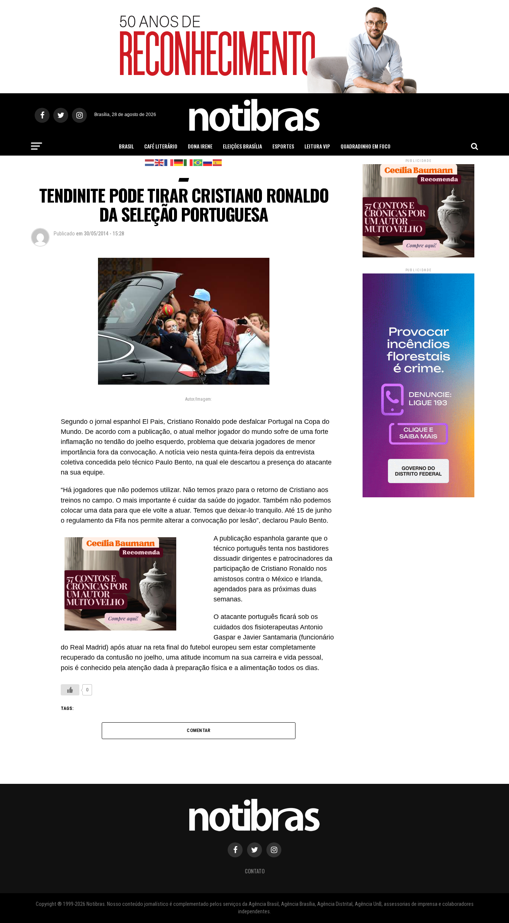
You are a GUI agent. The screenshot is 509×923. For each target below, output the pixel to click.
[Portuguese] (198, 162)
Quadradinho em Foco (366, 146)
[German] (179, 162)
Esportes (283, 146)
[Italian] (188, 162)
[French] (169, 162)
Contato (255, 871)
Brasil (126, 146)
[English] (159, 162)
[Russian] (208, 162)
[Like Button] (70, 689)
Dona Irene (200, 146)
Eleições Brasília (242, 146)
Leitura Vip (317, 146)
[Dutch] (150, 162)
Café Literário (160, 146)
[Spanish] (217, 162)
